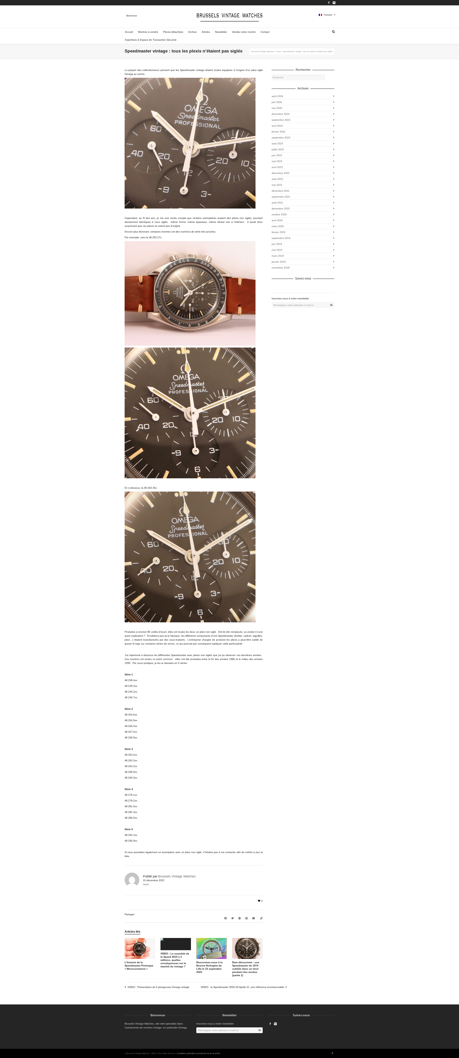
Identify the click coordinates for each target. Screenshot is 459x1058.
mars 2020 (278, 226)
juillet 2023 (278, 149)
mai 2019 (277, 249)
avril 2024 (277, 125)
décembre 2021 (281, 190)
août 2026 (277, 96)
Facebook (329, 3)
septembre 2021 (281, 196)
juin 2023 (277, 155)
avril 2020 (277, 220)
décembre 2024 (281, 113)
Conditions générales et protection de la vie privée (198, 1053)
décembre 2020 (281, 208)
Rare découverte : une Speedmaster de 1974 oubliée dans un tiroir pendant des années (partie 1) (245, 969)
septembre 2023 (281, 137)
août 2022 (277, 179)
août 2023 (277, 143)
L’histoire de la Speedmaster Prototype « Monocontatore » (139, 965)
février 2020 (278, 232)
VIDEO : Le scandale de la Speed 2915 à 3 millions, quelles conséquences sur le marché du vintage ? (174, 960)
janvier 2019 (279, 261)
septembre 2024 (281, 119)
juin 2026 (277, 102)
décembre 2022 (281, 173)
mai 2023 (277, 161)
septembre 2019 (281, 238)
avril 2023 (277, 167)
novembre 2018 (281, 267)
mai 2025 (277, 108)
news (146, 884)
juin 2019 (277, 244)
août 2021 (277, 202)
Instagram (334, 3)
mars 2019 (278, 255)
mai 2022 (277, 184)
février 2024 (278, 131)
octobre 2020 (279, 214)
